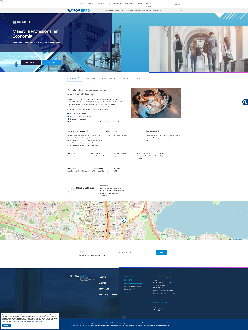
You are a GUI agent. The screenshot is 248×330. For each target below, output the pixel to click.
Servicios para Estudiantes (132, 286)
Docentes (101, 3)
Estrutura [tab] (90, 78)
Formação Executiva (142, 10)
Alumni (140, 3)
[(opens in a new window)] (155, 310)
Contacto (148, 6)
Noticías (148, 3)
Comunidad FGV (129, 289)
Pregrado (103, 277)
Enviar (162, 252)
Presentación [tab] (74, 78)
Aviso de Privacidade (35, 321)
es (165, 5)
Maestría (103, 283)
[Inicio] (78, 10)
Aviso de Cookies (17, 321)
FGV (1, 1)
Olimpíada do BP (129, 3)
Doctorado (129, 10)
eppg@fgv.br (171, 293)
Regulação (91, 3)
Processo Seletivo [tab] (108, 78)
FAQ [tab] (138, 78)
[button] (124, 221)
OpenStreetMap (237, 239)
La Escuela (81, 3)
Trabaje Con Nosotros (161, 303)
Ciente (6, 325)
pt (159, 5)
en (162, 5)
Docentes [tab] (126, 78)
